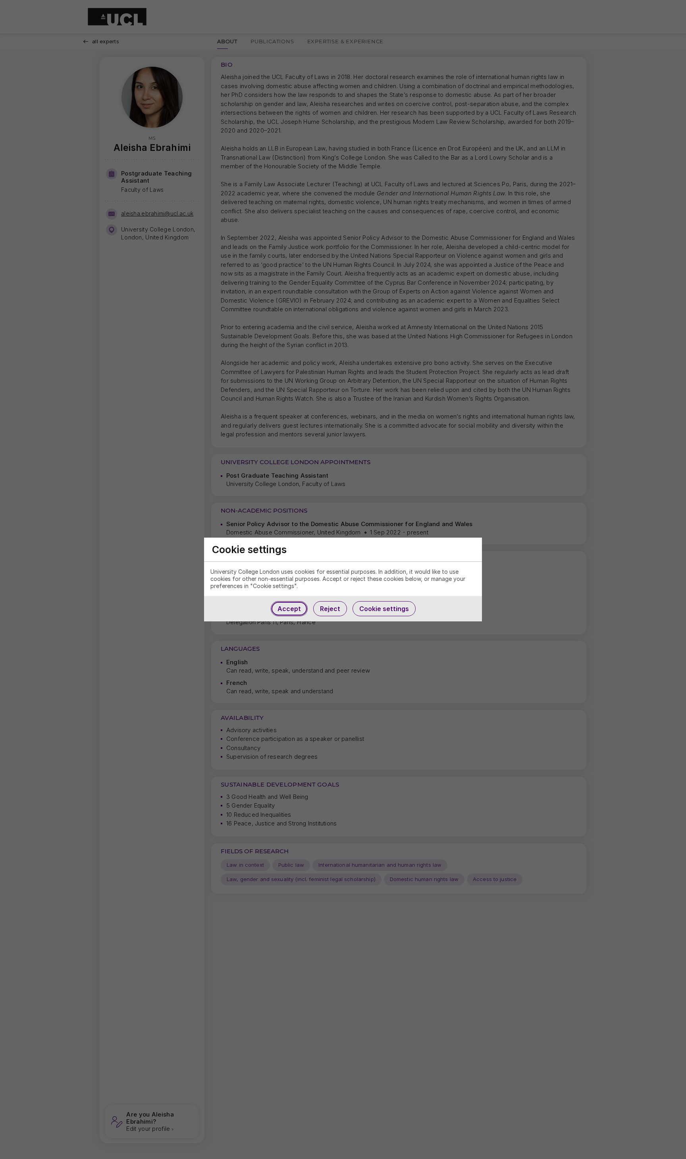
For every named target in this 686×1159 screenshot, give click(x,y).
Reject (330, 609)
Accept (289, 609)
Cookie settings (384, 609)
